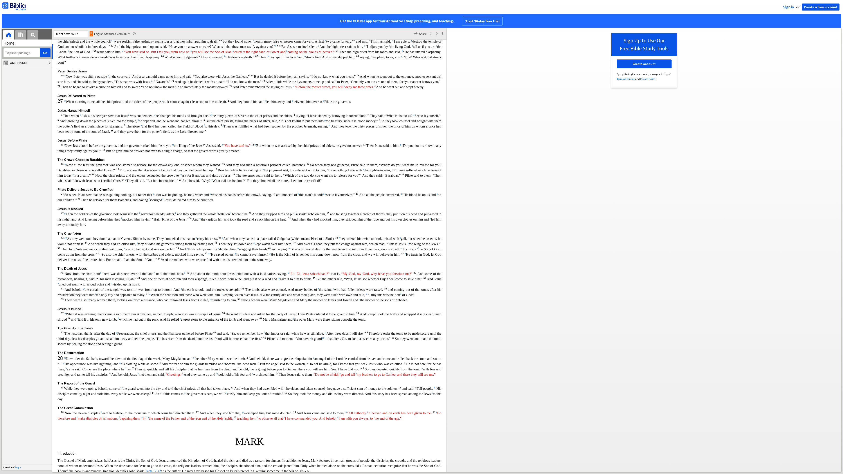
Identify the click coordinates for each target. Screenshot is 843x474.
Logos (18, 467)
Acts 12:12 (153, 471)
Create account (644, 64)
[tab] (8, 35)
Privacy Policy (648, 79)
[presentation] (8, 35)
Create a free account (821, 7)
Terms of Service (626, 79)
